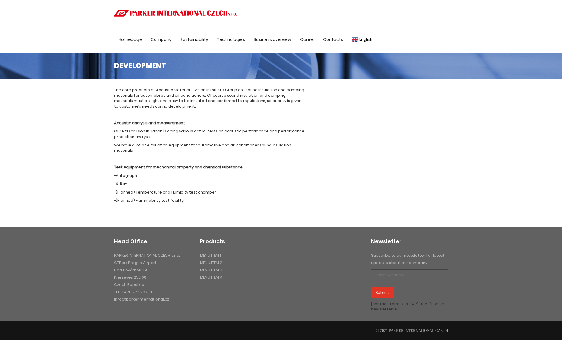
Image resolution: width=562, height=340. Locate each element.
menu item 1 (210, 255)
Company (161, 39)
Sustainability (194, 39)
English (365, 39)
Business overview (272, 39)
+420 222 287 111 (136, 292)
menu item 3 (211, 270)
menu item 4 (211, 277)
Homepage (130, 39)
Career (307, 39)
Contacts (333, 39)
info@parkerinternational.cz (141, 299)
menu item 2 (211, 262)
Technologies (231, 39)
